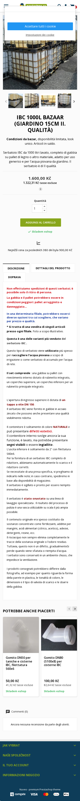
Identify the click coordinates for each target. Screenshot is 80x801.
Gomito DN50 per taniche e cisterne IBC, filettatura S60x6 (19, 663)
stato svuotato (35, 498)
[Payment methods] (40, 794)
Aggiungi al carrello (41, 222)
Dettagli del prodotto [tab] (53, 268)
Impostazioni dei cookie (40, 35)
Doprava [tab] (14, 277)
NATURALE (60, 427)
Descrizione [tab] (16, 268)
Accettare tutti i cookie (40, 26)
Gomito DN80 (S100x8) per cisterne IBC (53, 661)
